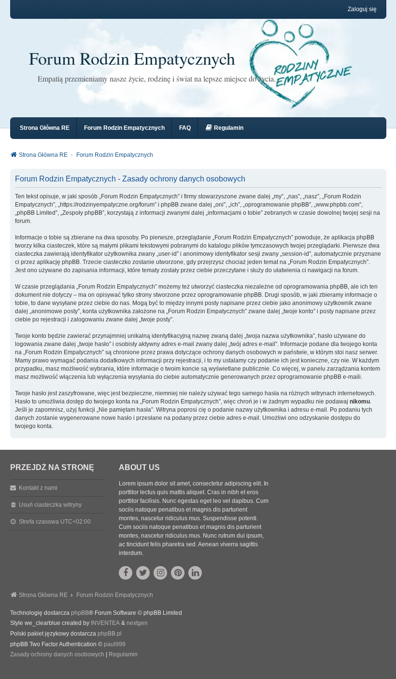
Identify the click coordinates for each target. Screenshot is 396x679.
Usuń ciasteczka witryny (50, 504)
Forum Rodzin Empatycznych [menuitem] (124, 128)
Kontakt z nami (38, 488)
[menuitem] (224, 128)
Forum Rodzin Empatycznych (132, 57)
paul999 (115, 644)
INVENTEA (105, 623)
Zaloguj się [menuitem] (362, 9)
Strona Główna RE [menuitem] (45, 128)
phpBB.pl (110, 633)
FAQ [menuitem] (185, 128)
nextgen (137, 623)
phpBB (80, 613)
